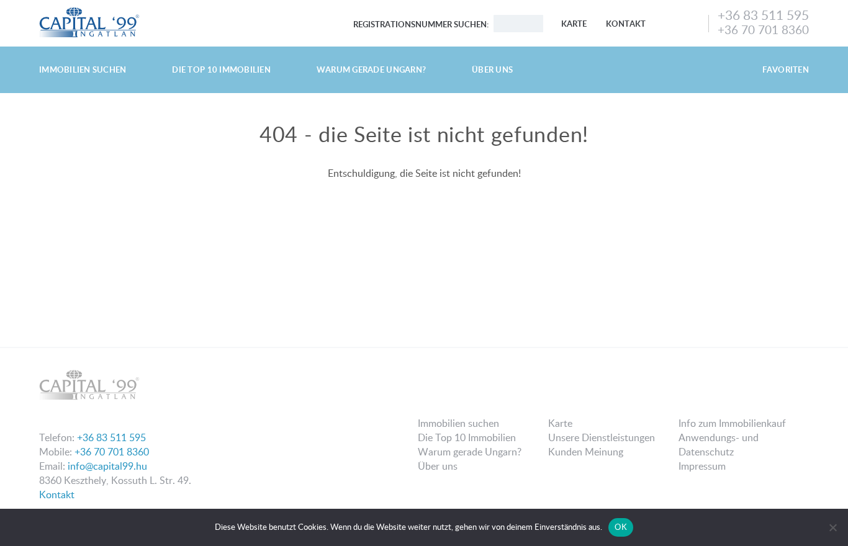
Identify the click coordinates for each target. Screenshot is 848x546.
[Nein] (832, 527)
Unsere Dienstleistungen (601, 437)
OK (621, 526)
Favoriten (785, 69)
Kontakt (626, 23)
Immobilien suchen (82, 69)
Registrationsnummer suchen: (421, 24)
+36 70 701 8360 (763, 29)
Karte (574, 23)
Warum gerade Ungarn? (371, 69)
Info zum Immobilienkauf (732, 423)
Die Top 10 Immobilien (221, 69)
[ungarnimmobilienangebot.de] (89, 11)
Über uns (492, 69)
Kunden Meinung (585, 452)
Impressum (702, 466)
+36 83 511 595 (763, 15)
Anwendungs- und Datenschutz (719, 445)
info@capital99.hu (107, 466)
